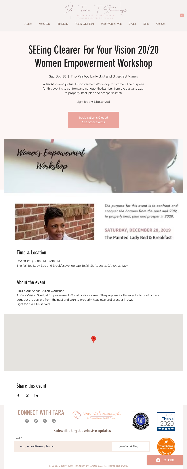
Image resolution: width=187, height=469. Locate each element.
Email (17, 438)
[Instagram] (45, 421)
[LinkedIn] (54, 421)
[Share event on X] (27, 395)
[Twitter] (36, 421)
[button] (182, 14)
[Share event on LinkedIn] (36, 395)
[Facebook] (27, 421)
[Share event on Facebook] (18, 395)
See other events (93, 122)
